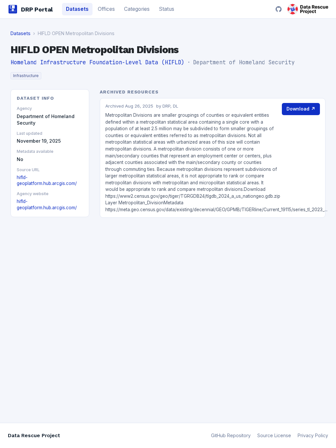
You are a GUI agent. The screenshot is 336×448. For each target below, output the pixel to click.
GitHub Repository (231, 435)
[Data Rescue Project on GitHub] (279, 9)
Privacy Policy (313, 435)
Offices (106, 9)
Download (300, 109)
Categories (137, 9)
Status (166, 9)
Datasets (77, 9)
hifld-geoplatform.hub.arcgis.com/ (47, 180)
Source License (274, 435)
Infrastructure (26, 75)
